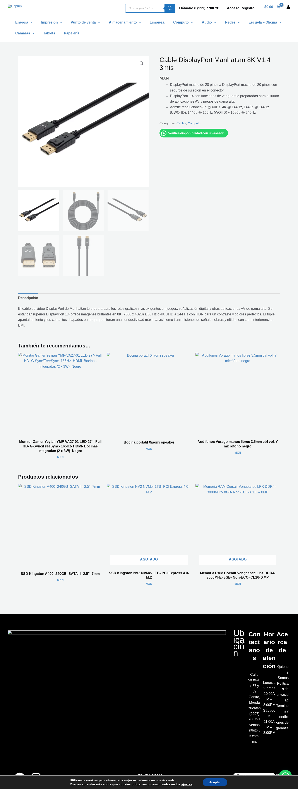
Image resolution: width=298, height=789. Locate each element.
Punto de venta (83, 22)
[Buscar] (169, 8)
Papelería (71, 33)
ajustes (186, 784)
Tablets (49, 33)
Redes (230, 22)
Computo (194, 123)
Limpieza (157, 22)
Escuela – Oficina (262, 22)
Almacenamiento (123, 22)
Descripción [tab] (28, 298)
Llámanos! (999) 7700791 (199, 8)
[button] (30, 22)
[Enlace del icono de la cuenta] (288, 7)
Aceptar (215, 782)
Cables (181, 123)
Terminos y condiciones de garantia (282, 717)
